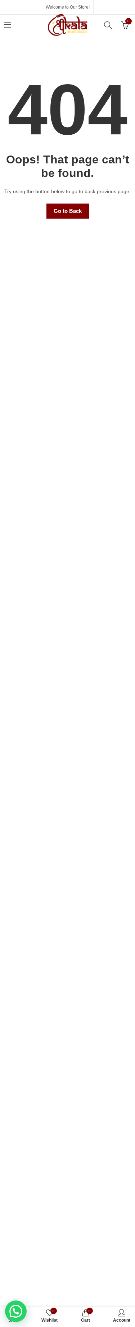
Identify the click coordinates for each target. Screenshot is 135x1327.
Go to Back (68, 211)
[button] (16, 1311)
